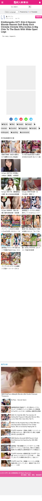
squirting (15, 132)
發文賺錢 (23, 475)
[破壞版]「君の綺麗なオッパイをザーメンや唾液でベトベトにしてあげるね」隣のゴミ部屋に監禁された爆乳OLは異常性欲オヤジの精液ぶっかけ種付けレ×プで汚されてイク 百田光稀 (25, 448)
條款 (29, 475)
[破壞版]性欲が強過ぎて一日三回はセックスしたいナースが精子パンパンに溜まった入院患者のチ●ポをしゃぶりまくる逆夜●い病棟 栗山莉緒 (26, 409)
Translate (34, 12)
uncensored (25, 132)
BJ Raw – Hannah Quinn (18, 400)
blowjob (20, 124)
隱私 (33, 475)
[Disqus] (21, 295)
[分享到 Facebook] (11, 119)
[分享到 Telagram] (31, 119)
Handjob (33, 128)
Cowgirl (29, 124)
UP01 (22, 2)
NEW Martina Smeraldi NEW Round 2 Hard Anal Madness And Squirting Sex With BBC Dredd (24, 440)
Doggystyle (23, 128)
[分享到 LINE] (26, 119)
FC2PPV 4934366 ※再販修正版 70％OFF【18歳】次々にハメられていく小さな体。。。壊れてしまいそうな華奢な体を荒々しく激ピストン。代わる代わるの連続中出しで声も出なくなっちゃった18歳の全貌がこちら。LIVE (25, 457)
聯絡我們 (39, 475)
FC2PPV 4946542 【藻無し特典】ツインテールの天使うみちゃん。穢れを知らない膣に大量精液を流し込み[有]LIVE (26, 432)
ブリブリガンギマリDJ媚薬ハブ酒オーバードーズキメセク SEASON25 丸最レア (10, 268)
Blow (12, 124)
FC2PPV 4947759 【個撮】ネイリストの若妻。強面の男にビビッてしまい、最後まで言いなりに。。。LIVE (26, 463)
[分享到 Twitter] (16, 119)
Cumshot (13, 128)
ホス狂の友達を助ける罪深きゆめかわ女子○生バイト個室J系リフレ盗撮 (31, 156)
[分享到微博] (21, 119)
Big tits (5, 124)
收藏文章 (38, 17)
